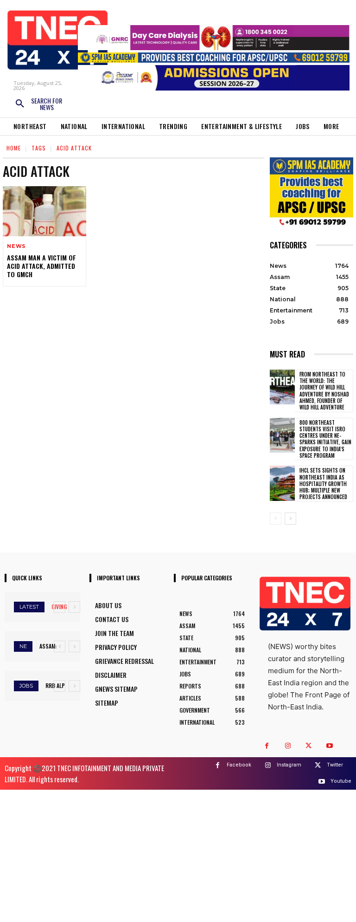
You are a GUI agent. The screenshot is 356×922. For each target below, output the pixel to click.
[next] (74, 607)
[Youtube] (329, 746)
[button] (38, 104)
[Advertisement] (178, 855)
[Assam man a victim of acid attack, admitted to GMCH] (44, 211)
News (16, 246)
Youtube (341, 781)
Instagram (289, 765)
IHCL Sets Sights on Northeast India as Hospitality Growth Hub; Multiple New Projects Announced (323, 483)
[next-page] (290, 519)
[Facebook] (267, 746)
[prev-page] (275, 519)
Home (13, 148)
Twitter (335, 765)
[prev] (59, 607)
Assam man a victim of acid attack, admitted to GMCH (41, 266)
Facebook (239, 765)
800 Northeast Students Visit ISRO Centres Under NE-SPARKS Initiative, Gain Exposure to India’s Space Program (325, 439)
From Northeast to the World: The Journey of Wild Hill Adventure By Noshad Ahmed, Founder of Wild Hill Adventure (324, 390)
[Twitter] (308, 746)
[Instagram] (288, 746)
